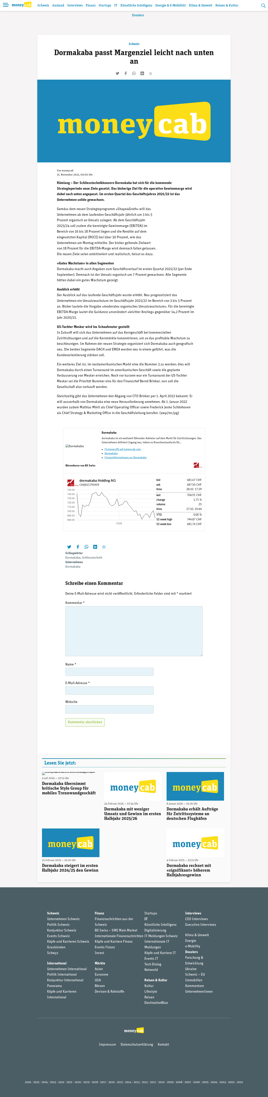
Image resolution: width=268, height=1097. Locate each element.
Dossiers (138, 15)
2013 (136, 1082)
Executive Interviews (200, 925)
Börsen (100, 986)
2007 (188, 1082)
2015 (120, 1082)
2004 (214, 1082)
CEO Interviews (196, 919)
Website (71, 702)
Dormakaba (111, 453)
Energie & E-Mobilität (170, 5)
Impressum (107, 1045)
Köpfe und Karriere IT (160, 953)
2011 (153, 1082)
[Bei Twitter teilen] (117, 73)
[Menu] (6, 5)
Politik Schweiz (58, 925)
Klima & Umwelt (200, 5)
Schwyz (52, 953)
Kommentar (75, 603)
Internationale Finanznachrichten (119, 936)
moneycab (68, 170)
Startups (105, 5)
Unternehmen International (67, 969)
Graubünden (56, 947)
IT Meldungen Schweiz (161, 936)
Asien (99, 969)
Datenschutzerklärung (137, 1045)
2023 (53, 1082)
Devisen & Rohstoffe (109, 992)
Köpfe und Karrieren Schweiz (68, 942)
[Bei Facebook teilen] (126, 73)
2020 (78, 1082)
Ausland (58, 5)
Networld (151, 970)
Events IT (151, 959)
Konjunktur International (65, 980)
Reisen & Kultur (226, 5)
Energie (190, 941)
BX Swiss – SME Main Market (116, 930)
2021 (69, 1082)
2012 (145, 1082)
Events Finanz (105, 947)
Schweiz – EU (195, 975)
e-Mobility (192, 946)
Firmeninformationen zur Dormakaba (126, 457)
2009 (170, 1082)
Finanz (91, 5)
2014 (128, 1082)
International (57, 963)
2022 (61, 1082)
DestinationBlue (156, 1003)
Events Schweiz (58, 936)
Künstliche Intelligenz (136, 5)
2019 (86, 1082)
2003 (223, 1082)
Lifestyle (150, 992)
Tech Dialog (152, 964)
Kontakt (163, 1045)
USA (98, 980)
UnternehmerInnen (199, 992)
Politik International (62, 975)
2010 (161, 1082)
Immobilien (193, 980)
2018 (95, 1082)
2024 (45, 1082)
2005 (205, 1082)
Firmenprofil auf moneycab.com (123, 449)
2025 (36, 1082)
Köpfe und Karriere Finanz (114, 942)
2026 (28, 1082)
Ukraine (191, 969)
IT (115, 5)
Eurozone (101, 975)
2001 (240, 1082)
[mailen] (150, 73)
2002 (231, 1082)
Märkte (100, 963)
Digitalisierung (155, 930)
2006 (196, 1082)
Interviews (75, 5)
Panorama (54, 986)
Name (70, 664)
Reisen (149, 997)
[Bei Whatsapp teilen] (134, 73)
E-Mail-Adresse (77, 683)
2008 (179, 1082)
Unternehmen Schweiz (63, 919)
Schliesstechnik (92, 557)
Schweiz (43, 5)
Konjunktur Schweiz (61, 930)
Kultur (149, 986)
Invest (99, 953)
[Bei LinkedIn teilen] (142, 73)
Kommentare (194, 986)
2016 (111, 1082)
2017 (103, 1082)
